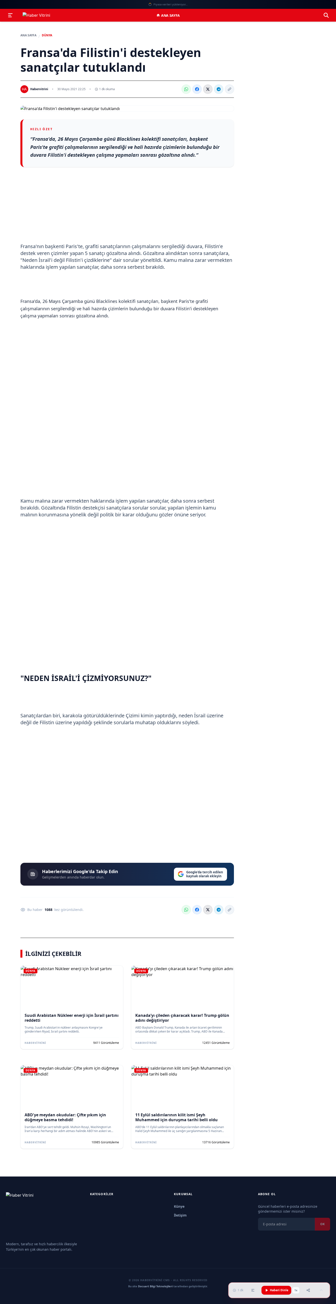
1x (295, 1290)
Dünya (47, 35)
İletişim (180, 1215)
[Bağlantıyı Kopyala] (229, 89)
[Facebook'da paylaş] (197, 89)
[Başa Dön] (321, 1290)
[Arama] (326, 15)
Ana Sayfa (170, 15)
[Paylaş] (308, 1290)
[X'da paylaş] (207, 89)
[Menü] (10, 15)
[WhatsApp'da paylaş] (186, 89)
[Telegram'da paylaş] (218, 89)
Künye (179, 1206)
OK (322, 1224)
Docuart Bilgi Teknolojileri (155, 1286)
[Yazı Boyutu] (252, 1290)
